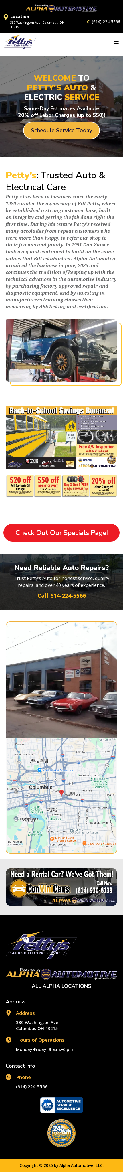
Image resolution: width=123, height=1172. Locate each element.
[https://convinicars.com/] (61, 887)
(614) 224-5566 (106, 21)
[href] (61, 795)
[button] (115, 42)
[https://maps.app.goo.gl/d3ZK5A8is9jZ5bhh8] (6, 17)
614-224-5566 (68, 595)
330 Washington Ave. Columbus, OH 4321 (37, 24)
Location (19, 16)
